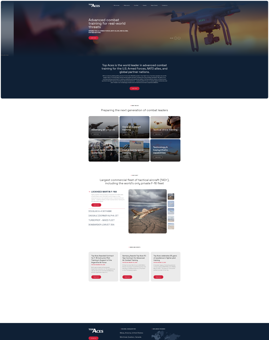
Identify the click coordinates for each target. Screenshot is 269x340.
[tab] (107, 192)
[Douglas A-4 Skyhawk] (171, 204)
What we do (127, 5)
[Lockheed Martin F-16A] (171, 196)
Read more (96, 277)
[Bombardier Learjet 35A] (171, 226)
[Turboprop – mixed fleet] (171, 219)
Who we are (116, 5)
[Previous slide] (175, 38)
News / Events (154, 5)
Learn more (93, 37)
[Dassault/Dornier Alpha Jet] (171, 211)
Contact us (164, 5)
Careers (144, 5)
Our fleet (136, 5)
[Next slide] (179, 38)
